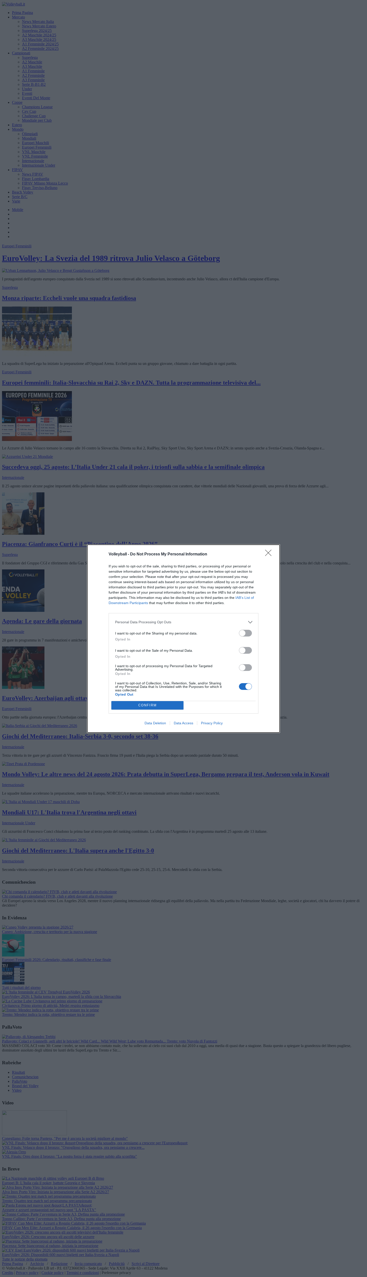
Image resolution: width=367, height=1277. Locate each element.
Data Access (183, 723)
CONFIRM (147, 705)
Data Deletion (155, 723)
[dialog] (183, 639)
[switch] (245, 633)
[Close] (270, 554)
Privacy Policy (212, 723)
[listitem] (183, 622)
